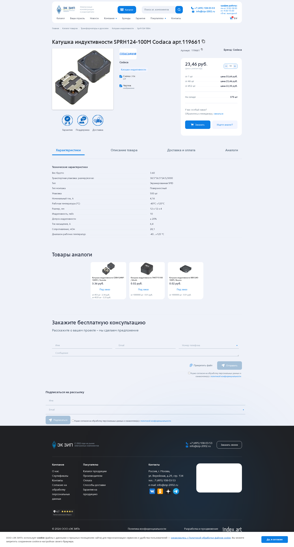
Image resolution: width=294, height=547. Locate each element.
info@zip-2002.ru (205, 11)
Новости (94, 18)
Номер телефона (191, 345)
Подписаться (60, 420)
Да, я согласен (275, 539)
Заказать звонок (229, 445)
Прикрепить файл (203, 365)
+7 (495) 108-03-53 (204, 8)
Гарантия (140, 18)
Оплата (87, 480)
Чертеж (127, 86)
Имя (57, 345)
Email (121, 345)
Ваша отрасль (77, 18)
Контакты (176, 18)
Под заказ (105, 289)
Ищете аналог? (225, 124)
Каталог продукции (95, 471)
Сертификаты (60, 476)
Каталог (61, 18)
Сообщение (61, 353)
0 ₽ (235, 18)
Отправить (231, 365)
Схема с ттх (129, 76)
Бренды (126, 18)
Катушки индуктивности (133, 70)
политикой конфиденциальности (226, 377)
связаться (218, 114)
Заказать (200, 124)
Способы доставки (94, 485)
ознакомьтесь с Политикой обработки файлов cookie (201, 537)
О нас (55, 471)
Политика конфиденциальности (147, 529)
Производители (92, 476)
